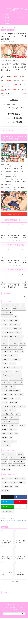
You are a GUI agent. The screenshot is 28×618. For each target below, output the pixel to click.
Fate (12, 305)
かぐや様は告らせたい (8, 332)
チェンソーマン (15, 359)
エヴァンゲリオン (15, 324)
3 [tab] (10, 240)
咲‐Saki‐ (15, 422)
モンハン (12, 387)
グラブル (4, 344)
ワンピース (5, 406)
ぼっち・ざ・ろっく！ (16, 379)
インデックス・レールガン (9, 317)
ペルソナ (4, 379)
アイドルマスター (7, 313)
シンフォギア (6, 348)
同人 (3, 478)
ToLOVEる (16, 309)
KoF (23, 305)
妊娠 (18, 466)
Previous (2, 232)
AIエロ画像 (21, 20)
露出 (8, 469)
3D (3, 454)
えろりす (14, 10)
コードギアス (13, 344)
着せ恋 (18, 414)
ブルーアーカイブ (16, 375)
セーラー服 (12, 520)
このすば (22, 344)
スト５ (14, 348)
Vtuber (23, 309)
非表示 (16, 99)
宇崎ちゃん (22, 406)
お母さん (20, 454)
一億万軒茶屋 (9, 518)
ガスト (19, 332)
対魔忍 (16, 433)
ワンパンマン (13, 402)
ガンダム (20, 336)
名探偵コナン (6, 445)
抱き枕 (16, 486)
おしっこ (4, 458)
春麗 (11, 437)
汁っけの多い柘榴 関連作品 (14, 118)
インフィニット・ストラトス (10, 320)
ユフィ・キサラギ (7, 394)
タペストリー (21, 482)
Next (25, 232)
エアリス (4, 324)
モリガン (4, 387)
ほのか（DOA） (6, 383)
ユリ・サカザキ (19, 394)
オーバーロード (6, 328)
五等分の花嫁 (6, 422)
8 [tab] (18, 240)
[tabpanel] (14, 231)
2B (3, 305)
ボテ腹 (4, 462)
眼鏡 (3, 469)
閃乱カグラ (13, 429)
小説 (23, 478)
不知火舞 (22, 425)
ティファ (4, 363)
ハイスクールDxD (7, 371)
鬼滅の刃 (4, 418)
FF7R (18, 305)
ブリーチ (17, 371)
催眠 (8, 466)
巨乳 (3, 466)
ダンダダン (5, 359)
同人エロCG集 (10, 104)
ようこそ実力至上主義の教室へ (10, 390)
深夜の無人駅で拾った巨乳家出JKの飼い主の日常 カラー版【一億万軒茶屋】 (13, 236)
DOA (7, 305)
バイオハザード (17, 367)
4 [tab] (12, 240)
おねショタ (13, 458)
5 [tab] (13, 240)
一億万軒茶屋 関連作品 (13, 114)
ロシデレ (4, 402)
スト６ (20, 348)
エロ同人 (7, 17)
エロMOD (7, 23)
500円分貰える (7, 14)
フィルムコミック (7, 486)
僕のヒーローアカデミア (9, 441)
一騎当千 (13, 406)
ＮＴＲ (13, 454)
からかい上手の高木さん (9, 336)
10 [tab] (21, 240)
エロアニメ (21, 14)
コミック (9, 478)
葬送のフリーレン (7, 433)
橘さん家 (4, 437)
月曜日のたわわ (14, 418)
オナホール (5, 490)
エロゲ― (17, 478)
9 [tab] (19, 240)
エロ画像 (21, 17)
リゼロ (18, 398)
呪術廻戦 (4, 425)
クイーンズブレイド (15, 340)
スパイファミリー (7, 352)
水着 (7, 523)
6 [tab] (15, 240)
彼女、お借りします (7, 414)
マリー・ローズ (18, 383)
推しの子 (4, 410)
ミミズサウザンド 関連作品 (14, 122)
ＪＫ (7, 454)
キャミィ (4, 340)
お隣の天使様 (17, 328)
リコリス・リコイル (7, 398)
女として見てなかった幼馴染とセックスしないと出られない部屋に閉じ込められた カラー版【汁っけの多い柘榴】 (13, 261)
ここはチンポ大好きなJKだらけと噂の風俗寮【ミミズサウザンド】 (13, 286)
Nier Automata (6, 309)
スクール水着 (7, 520)
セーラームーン (19, 352)
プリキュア (5, 375)
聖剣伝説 (4, 429)
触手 (13, 466)
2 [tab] (9, 240)
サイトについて (18, 604)
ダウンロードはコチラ (12, 214)
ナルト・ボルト (6, 367)
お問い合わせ (10, 604)
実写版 (13, 482)
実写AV (7, 20)
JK (3, 520)
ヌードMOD (22, 458)
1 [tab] (8, 240)
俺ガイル (12, 410)
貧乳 (23, 466)
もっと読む (15, 581)
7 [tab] (16, 240)
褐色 (22, 462)
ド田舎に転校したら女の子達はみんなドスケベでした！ (15, 108)
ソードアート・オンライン (9, 355)
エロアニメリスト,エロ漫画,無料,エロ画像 (14, 607)
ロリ (10, 462)
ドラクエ (12, 363)
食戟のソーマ (13, 425)
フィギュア (5, 482)
